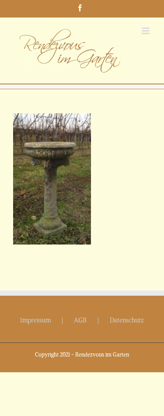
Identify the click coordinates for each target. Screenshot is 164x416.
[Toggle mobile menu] (146, 30)
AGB (80, 320)
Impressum (35, 320)
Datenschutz (127, 320)
